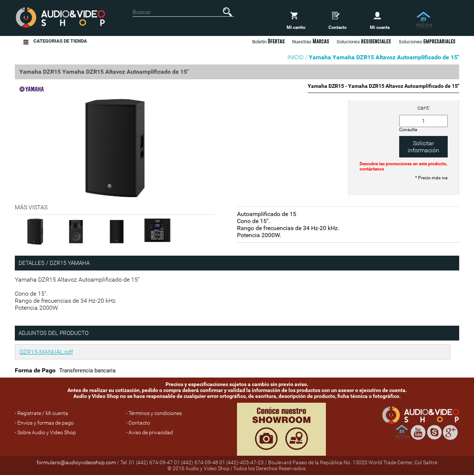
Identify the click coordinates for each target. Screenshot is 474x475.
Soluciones (427, 41)
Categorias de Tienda (60, 41)
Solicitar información (423, 147)
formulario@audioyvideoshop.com (76, 462)
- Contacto (138, 423)
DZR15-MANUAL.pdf (46, 351)
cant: (423, 107)
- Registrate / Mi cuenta (41, 413)
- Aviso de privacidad (149, 432)
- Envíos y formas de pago (44, 423)
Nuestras (310, 41)
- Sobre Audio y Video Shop (45, 432)
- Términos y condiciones (154, 413)
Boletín (268, 41)
